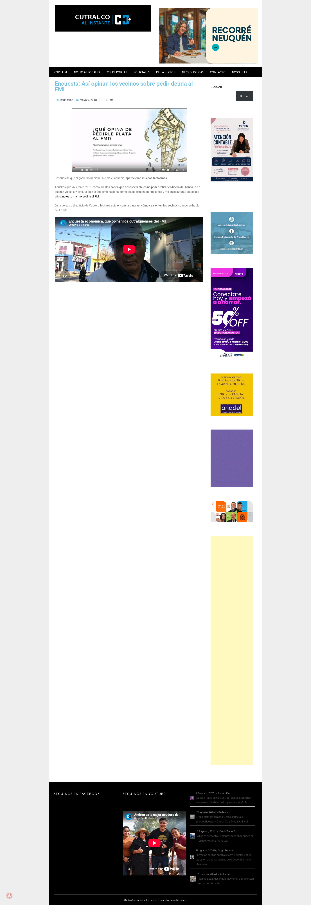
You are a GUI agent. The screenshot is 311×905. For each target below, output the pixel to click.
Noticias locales (87, 72)
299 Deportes (116, 72)
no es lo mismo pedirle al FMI (81, 196)
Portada (61, 72)
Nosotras (239, 72)
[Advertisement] (232, 650)
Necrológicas (193, 72)
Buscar (216, 86)
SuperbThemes (178, 899)
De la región (166, 72)
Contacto (218, 72)
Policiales (142, 72)
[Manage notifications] (9, 896)
